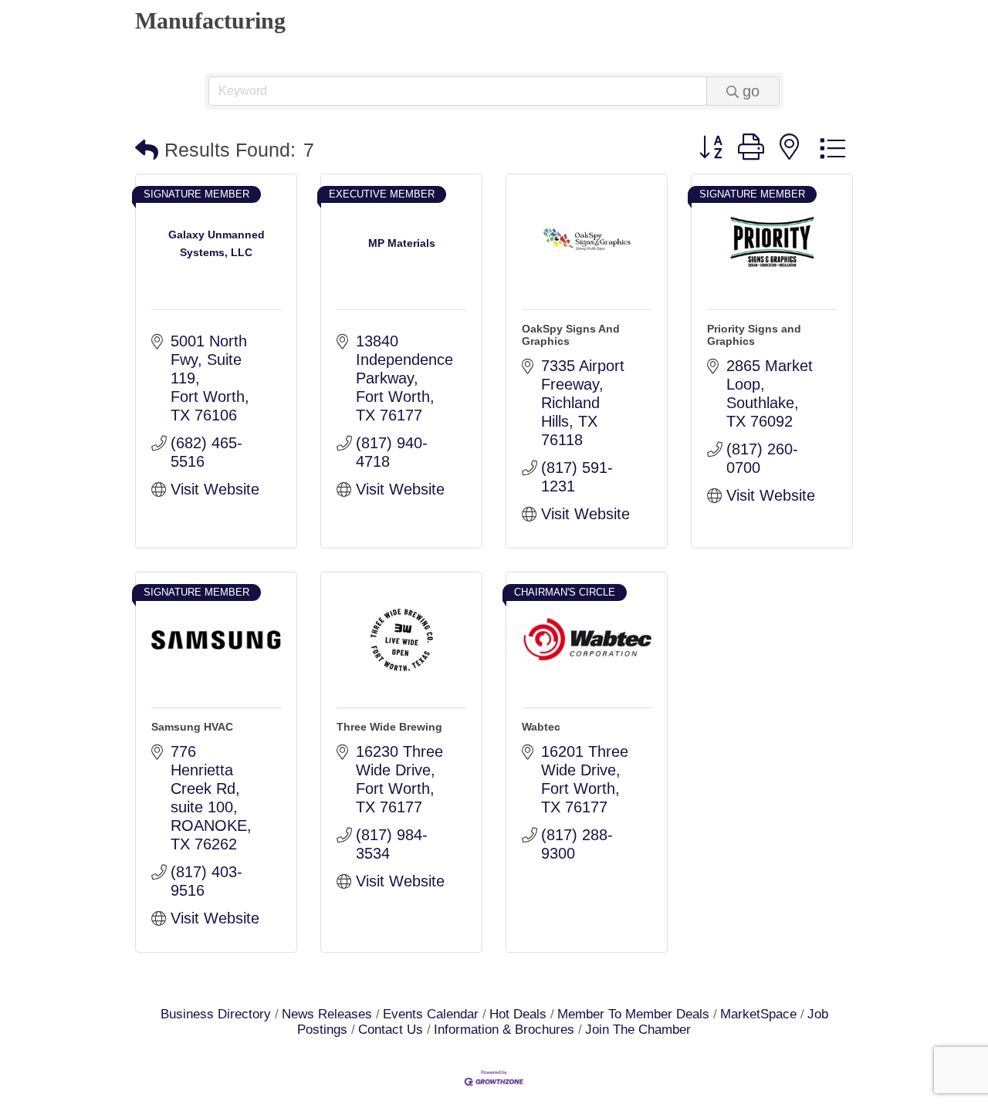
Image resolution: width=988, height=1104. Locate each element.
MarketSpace (758, 1014)
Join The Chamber (638, 1029)
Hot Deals (517, 1014)
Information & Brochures (504, 1029)
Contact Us (390, 1029)
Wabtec (541, 727)
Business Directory (216, 1014)
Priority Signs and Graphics (754, 334)
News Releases (327, 1014)
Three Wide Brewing (389, 727)
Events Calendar (431, 1014)
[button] (146, 150)
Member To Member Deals (633, 1014)
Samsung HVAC (192, 727)
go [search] (751, 91)
